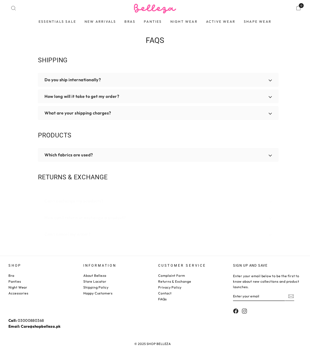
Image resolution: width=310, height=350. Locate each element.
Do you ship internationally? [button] (72, 79)
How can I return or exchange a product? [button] (85, 217)
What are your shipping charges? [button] (77, 113)
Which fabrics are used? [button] (68, 154)
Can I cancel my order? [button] (67, 234)
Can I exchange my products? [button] (74, 201)
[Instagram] (244, 311)
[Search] (13, 8)
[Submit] (290, 296)
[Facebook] (236, 311)
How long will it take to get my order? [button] (81, 96)
